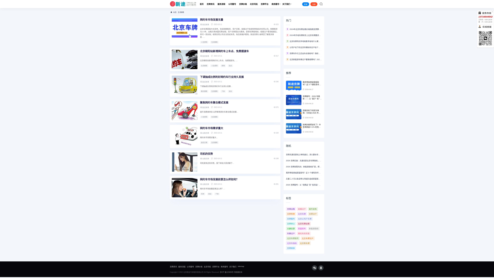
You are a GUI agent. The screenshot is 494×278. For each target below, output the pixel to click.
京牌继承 (291, 248)
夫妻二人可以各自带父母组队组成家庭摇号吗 (304, 179)
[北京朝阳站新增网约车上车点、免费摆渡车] (184, 59)
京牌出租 (291, 209)
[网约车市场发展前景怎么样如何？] (184, 187)
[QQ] (321, 267)
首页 (202, 4)
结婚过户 (302, 209)
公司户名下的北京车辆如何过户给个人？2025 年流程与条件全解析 (306, 47)
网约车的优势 (304, 233)
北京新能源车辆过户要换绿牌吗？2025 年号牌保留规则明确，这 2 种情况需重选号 (306, 59)
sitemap (241, 266)
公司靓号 (232, 4)
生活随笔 (214, 42)
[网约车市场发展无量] (184, 28)
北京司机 (254, 4)
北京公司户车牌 (305, 219)
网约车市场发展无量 (211, 19)
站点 (230, 66)
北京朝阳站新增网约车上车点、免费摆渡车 (224, 51)
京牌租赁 (291, 214)
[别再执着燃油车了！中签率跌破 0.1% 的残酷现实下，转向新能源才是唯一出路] (293, 128)
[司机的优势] (184, 162)
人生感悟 (204, 42)
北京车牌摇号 (293, 238)
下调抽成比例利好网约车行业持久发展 (222, 77)
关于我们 (286, 4)
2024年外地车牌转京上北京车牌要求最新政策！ (306, 35)
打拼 (202, 194)
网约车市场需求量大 (211, 128)
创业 (230, 91)
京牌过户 (313, 214)
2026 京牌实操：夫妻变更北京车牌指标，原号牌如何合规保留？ (304, 161)
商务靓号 (275, 4)
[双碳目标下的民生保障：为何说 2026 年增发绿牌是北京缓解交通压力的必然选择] (293, 114)
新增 (223, 66)
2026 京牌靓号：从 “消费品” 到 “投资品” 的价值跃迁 (304, 185)
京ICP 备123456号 (226, 272)
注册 (314, 4)
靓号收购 (313, 209)
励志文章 (204, 143)
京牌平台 (264, 4)
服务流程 (221, 4)
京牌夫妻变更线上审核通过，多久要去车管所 (304, 155)
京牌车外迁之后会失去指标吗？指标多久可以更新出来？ (306, 53)
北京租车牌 (305, 243)
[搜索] (321, 4)
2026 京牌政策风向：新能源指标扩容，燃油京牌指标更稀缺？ (304, 167)
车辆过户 (291, 233)
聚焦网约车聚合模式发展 (214, 102)
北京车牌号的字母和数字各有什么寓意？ (306, 41)
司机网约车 (238, 272)
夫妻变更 (291, 229)
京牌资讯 (210, 4)
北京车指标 (292, 243)
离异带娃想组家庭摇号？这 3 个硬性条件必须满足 (312, 84)
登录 (305, 4)
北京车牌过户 (308, 238)
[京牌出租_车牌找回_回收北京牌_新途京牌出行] (183, 4)
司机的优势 (206, 153)
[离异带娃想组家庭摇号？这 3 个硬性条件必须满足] (293, 86)
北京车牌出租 (304, 224)
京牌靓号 (291, 219)
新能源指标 (314, 229)
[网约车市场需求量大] (184, 136)
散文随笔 (204, 91)
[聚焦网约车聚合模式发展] (184, 110)
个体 (223, 91)
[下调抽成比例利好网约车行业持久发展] (184, 85)
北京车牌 (302, 214)
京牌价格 (243, 4)
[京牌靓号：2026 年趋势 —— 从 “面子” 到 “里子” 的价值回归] (293, 100)
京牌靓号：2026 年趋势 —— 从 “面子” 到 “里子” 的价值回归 (312, 98)
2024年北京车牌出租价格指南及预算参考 (306, 29)
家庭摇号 (302, 229)
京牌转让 (291, 224)
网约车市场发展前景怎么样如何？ (219, 179)
